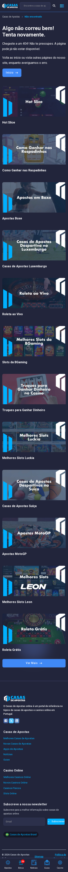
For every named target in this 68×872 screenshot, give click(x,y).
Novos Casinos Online (15, 782)
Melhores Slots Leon (17, 602)
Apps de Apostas (13, 749)
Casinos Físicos (12, 788)
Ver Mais (32, 663)
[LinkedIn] (16, 720)
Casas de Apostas (11, 16)
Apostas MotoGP (14, 554)
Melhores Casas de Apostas (18, 738)
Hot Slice (8, 122)
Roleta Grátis (11, 650)
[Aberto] (62, 6)
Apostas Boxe (12, 218)
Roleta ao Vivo (12, 314)
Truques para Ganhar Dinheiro (23, 410)
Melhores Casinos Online (17, 777)
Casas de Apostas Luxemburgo (24, 266)
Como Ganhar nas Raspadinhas (24, 170)
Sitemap (39, 856)
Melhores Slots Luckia (18, 458)
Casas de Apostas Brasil (23, 834)
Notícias (7, 754)
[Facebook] (5, 720)
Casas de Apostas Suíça (19, 506)
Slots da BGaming (14, 362)
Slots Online (9, 793)
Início (9, 72)
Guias (6, 759)
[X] (11, 720)
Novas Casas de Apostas (17, 743)
